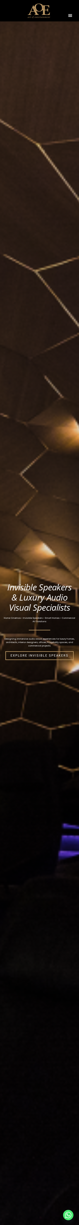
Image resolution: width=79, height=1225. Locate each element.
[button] (70, 15)
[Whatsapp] (68, 1215)
